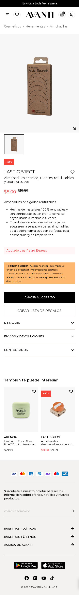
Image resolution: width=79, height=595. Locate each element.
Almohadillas (58, 26)
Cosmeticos (12, 26)
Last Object (19, 172)
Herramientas (35, 26)
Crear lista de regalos (39, 311)
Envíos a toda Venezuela (39, 3)
